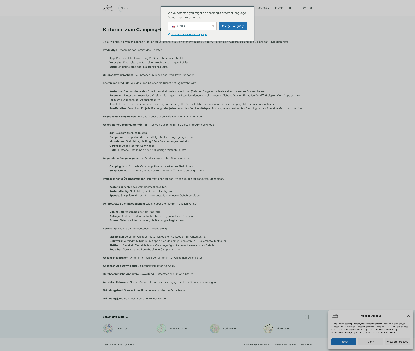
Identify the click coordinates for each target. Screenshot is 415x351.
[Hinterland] (268, 328)
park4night (122, 328)
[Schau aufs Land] (161, 328)
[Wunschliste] (304, 8)
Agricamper (230, 328)
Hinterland (282, 328)
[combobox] (145, 8)
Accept (344, 341)
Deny (371, 341)
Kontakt (279, 8)
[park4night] (108, 328)
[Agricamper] (215, 328)
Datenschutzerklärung (284, 344)
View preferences (397, 341)
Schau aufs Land (179, 328)
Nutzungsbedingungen (256, 344)
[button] (408, 315)
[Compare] (311, 8)
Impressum (306, 344)
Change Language (233, 26)
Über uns (263, 8)
